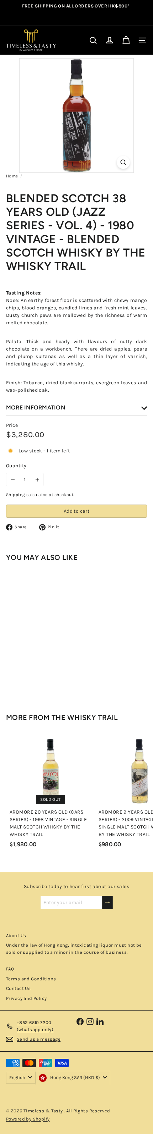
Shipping (15, 494)
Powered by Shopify (28, 1119)
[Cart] (126, 40)
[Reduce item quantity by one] (12, 479)
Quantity (16, 466)
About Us (16, 935)
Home (12, 176)
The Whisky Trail (85, 717)
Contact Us (18, 988)
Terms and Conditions (31, 978)
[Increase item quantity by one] (37, 479)
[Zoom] (123, 162)
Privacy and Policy (26, 998)
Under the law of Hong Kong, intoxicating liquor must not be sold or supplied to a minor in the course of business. (74, 948)
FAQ (10, 968)
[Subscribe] (107, 902)
